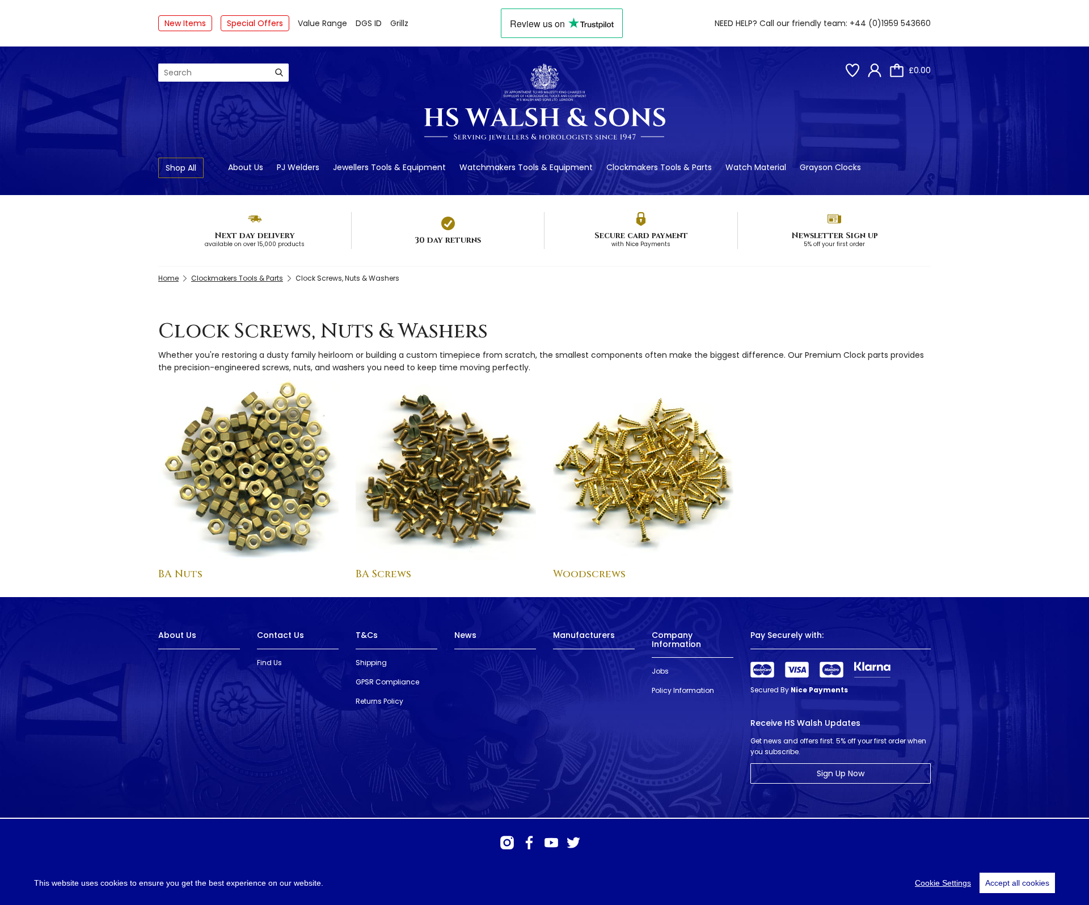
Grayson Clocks (830, 167)
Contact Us (280, 635)
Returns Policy (379, 701)
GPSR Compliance (387, 682)
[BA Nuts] (248, 470)
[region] (544, 883)
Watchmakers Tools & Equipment (526, 167)
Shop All (181, 168)
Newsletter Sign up (834, 235)
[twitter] (573, 842)
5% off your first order (834, 244)
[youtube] (551, 842)
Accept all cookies (1017, 882)
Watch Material (755, 167)
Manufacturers (584, 635)
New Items (185, 23)
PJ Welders (298, 167)
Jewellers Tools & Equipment (389, 167)
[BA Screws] (446, 470)
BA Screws (383, 574)
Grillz (399, 23)
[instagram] (507, 842)
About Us (245, 167)
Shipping (371, 662)
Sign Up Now (840, 773)
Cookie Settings (943, 882)
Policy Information (683, 690)
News (465, 635)
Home (168, 278)
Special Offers (255, 23)
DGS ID (369, 23)
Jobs (660, 671)
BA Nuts (180, 574)
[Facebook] (529, 842)
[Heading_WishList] (852, 70)
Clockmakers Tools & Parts (659, 167)
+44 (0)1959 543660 (890, 23)
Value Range (322, 23)
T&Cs (367, 635)
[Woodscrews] (643, 470)
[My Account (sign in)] (874, 70)
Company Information (676, 639)
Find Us (269, 662)
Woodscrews (589, 574)
